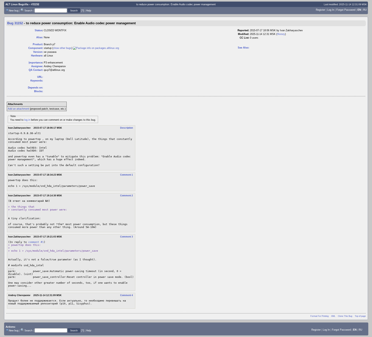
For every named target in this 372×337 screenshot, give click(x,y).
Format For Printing (319, 316)
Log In (330, 9)
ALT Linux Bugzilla (16, 4)
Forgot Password (345, 9)
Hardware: (37, 55)
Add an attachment (18, 108)
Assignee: (37, 66)
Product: (38, 44)
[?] (82, 10)
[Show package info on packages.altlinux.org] (96, 48)
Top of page (360, 316)
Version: (38, 51)
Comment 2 (126, 195)
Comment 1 (126, 174)
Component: (35, 48)
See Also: (243, 47)
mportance (35, 62)
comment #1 (36, 242)
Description (126, 127)
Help (88, 10)
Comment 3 (126, 236)
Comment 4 (126, 295)
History (281, 34)
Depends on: (35, 87)
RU (365, 9)
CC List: (244, 37)
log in (27, 119)
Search (28, 10)
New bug (13, 10)
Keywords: (36, 80)
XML (333, 316)
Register (320, 9)
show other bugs (62, 48)
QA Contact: (36, 69)
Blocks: (38, 91)
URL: (40, 76)
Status (38, 30)
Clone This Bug (345, 316)
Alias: (39, 37)
